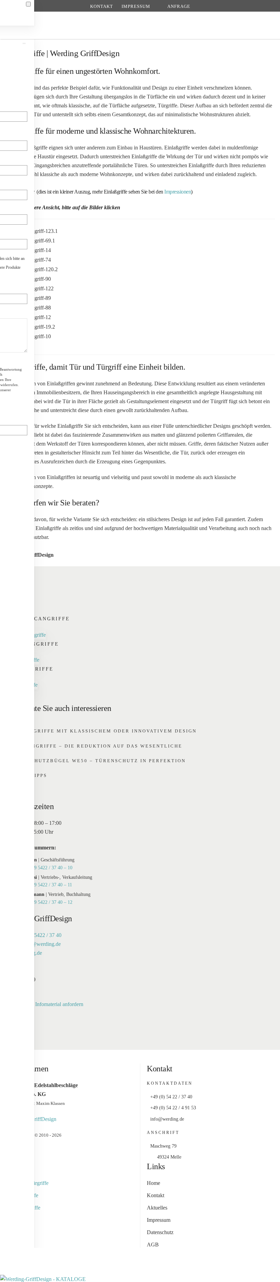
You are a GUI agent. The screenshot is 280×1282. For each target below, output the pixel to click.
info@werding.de (42, 944)
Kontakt (101, 6)
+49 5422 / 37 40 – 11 (50, 884)
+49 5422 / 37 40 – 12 (50, 902)
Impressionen (177, 192)
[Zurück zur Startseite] (140, 25)
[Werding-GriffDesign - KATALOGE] (43, 1279)
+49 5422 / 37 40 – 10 (50, 867)
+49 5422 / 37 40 (42, 935)
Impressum (136, 6)
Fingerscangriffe (38, 618)
